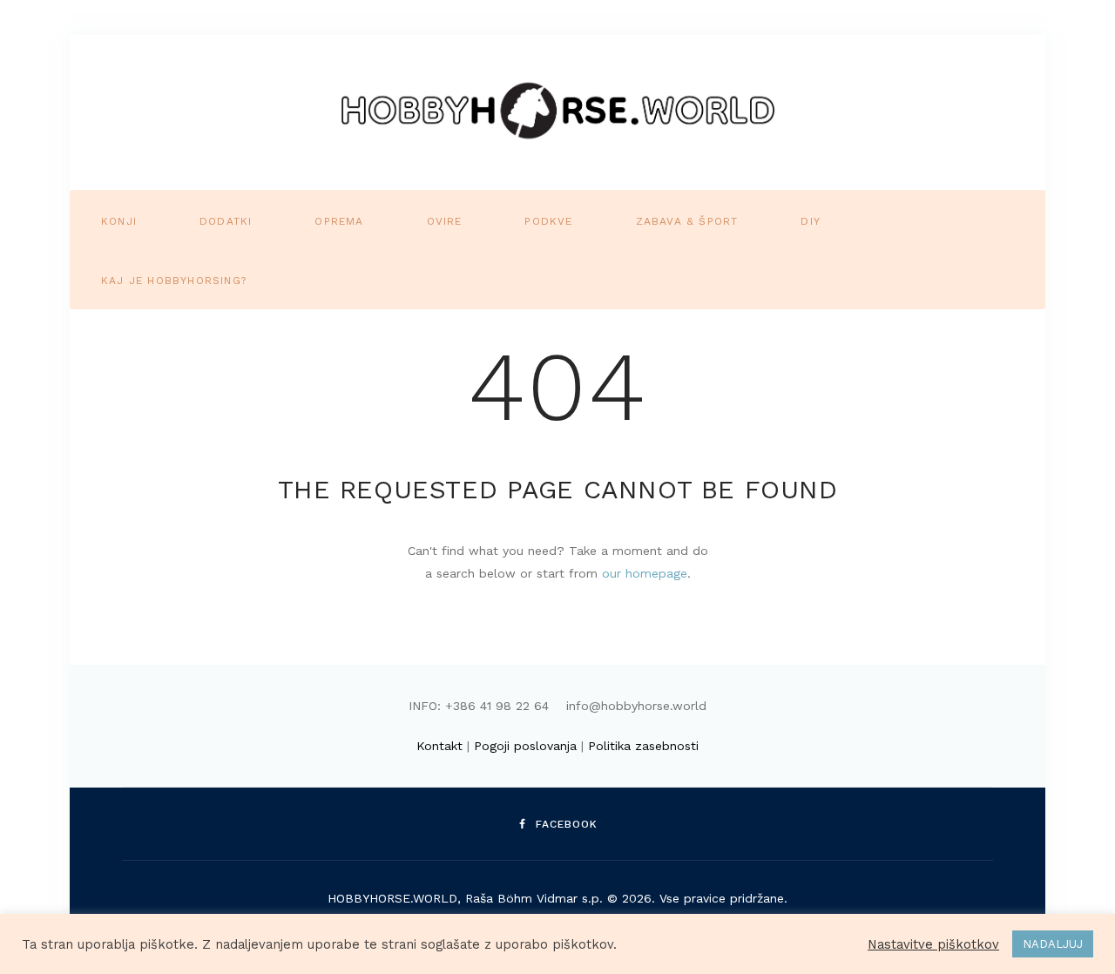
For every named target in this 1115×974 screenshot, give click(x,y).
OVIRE (445, 221)
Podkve (548, 221)
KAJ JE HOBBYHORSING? (174, 280)
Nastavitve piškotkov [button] (933, 944)
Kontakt (439, 746)
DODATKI (225, 221)
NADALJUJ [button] (1053, 943)
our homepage (644, 573)
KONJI (119, 221)
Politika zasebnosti (643, 746)
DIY (811, 221)
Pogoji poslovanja (525, 746)
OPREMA (338, 221)
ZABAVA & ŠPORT (687, 221)
